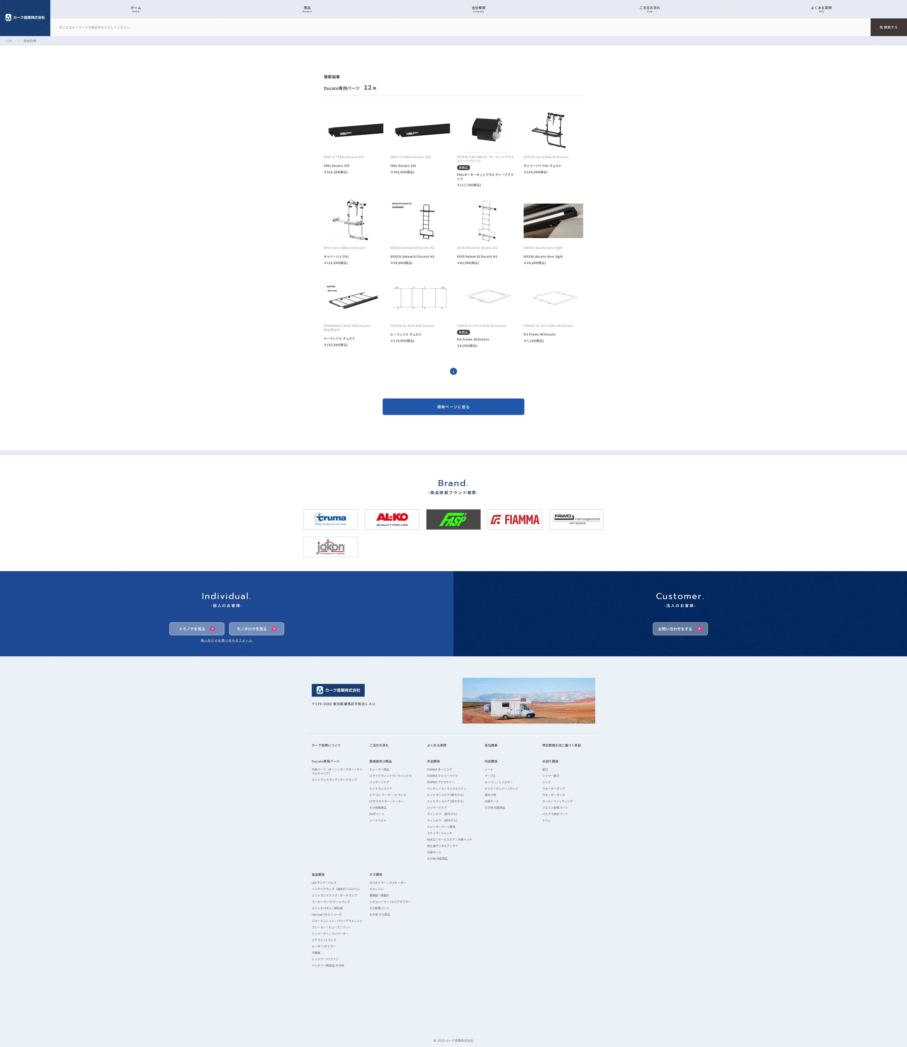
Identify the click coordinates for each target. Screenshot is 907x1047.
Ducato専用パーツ (326, 761)
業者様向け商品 (380, 761)
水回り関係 (550, 761)
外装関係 (433, 761)
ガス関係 (375, 874)
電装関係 (318, 874)
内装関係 (491, 761)
